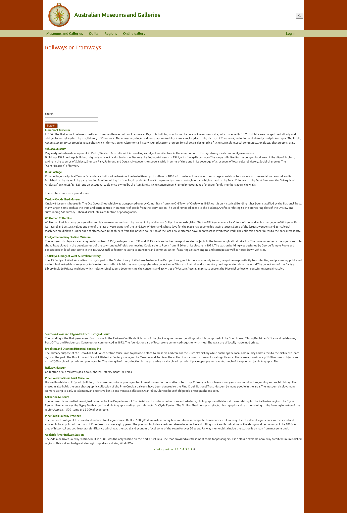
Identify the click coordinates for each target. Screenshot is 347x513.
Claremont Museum (57, 130)
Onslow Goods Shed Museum (63, 199)
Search (49, 113)
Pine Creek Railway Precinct (63, 415)
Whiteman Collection (58, 218)
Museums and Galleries (64, 33)
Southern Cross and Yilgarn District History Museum (77, 334)
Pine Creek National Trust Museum (67, 378)
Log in (290, 33)
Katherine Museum (57, 397)
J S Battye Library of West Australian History (73, 256)
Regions (110, 33)
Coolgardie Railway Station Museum (68, 237)
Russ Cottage (53, 172)
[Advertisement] (173, 82)
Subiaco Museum (55, 148)
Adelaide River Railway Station (64, 434)
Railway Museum (55, 367)
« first (157, 449)
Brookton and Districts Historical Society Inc (73, 348)
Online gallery (134, 33)
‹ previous (167, 449)
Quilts (93, 33)
